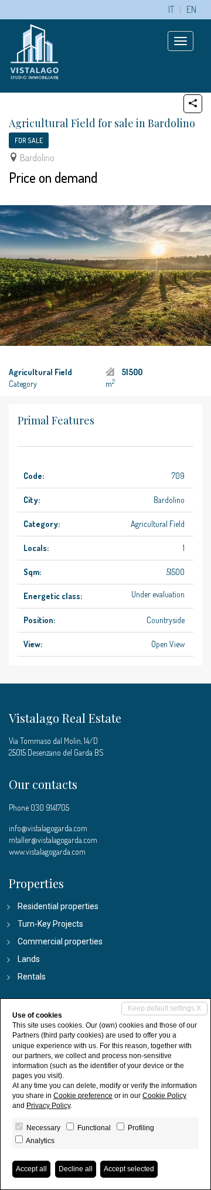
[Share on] (192, 103)
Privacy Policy (48, 1105)
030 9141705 (49, 807)
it (171, 9)
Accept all (31, 1169)
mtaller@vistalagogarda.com (53, 840)
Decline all (76, 1169)
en (191, 9)
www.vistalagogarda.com (47, 851)
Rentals (32, 976)
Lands (29, 959)
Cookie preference (83, 1096)
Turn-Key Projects (50, 924)
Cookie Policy (164, 1096)
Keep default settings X (164, 1008)
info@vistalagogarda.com (48, 828)
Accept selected (129, 1169)
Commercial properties (60, 941)
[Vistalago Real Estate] (34, 50)
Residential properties (58, 906)
